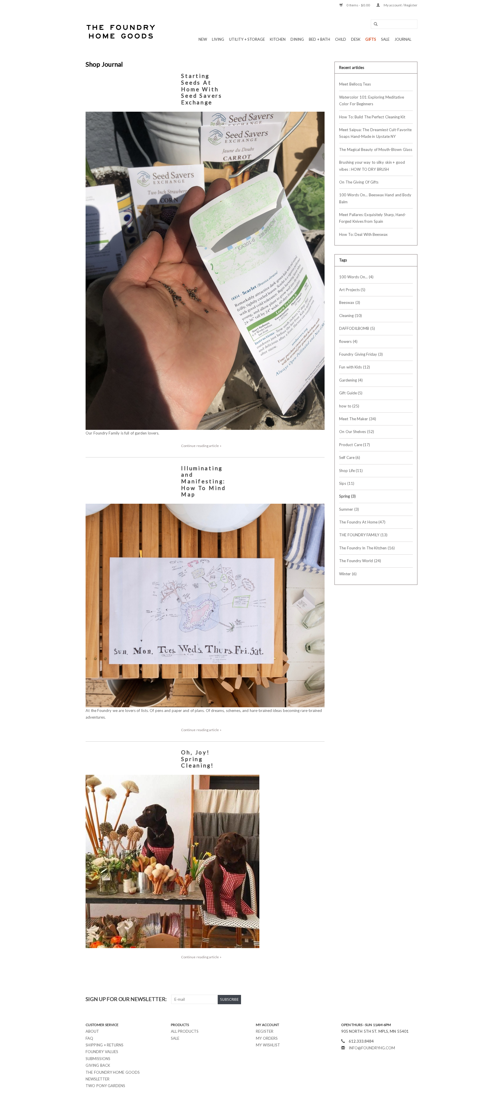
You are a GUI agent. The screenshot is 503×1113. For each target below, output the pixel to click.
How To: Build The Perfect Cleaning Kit (372, 117)
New (203, 39)
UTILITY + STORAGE (247, 39)
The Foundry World (360, 560)
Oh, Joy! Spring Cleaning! (197, 759)
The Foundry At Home (362, 522)
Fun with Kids (354, 367)
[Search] (374, 24)
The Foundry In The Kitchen (367, 548)
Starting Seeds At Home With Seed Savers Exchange (201, 89)
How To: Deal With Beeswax (363, 234)
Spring (347, 496)
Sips (346, 483)
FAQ (89, 1038)
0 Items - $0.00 (358, 5)
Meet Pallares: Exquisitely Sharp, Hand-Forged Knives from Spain (372, 218)
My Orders (267, 1038)
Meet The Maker (357, 418)
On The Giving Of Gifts (358, 182)
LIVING (218, 39)
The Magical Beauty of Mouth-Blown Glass (375, 149)
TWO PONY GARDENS (105, 1085)
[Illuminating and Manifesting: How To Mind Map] (205, 605)
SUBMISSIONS (98, 1058)
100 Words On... (356, 277)
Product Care (354, 444)
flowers (348, 341)
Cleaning (350, 315)
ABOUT (92, 1031)
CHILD (340, 39)
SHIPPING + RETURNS (104, 1045)
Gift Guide (350, 393)
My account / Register (400, 5)
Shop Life (351, 470)
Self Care (349, 457)
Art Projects (352, 289)
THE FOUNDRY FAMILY (363, 535)
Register (264, 1031)
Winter (348, 573)
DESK (355, 39)
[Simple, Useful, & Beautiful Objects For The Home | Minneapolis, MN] (121, 31)
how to (349, 406)
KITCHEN (278, 39)
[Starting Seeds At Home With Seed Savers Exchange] (205, 271)
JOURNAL (402, 39)
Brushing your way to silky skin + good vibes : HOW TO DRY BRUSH (372, 165)
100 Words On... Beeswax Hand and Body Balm (375, 198)
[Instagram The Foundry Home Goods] (412, 999)
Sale (175, 1038)
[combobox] (394, 24)
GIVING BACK (98, 1065)
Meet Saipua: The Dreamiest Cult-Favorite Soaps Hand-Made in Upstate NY (375, 133)
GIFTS (370, 39)
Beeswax (349, 302)
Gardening (351, 380)
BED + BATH (319, 39)
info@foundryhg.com (372, 1048)
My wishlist (268, 1045)
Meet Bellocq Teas (355, 84)
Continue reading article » (201, 446)
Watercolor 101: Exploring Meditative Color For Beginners (371, 100)
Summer (349, 509)
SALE (385, 39)
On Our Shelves (356, 431)
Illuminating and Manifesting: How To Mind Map (203, 481)
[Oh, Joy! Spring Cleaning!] (205, 861)
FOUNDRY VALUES (102, 1051)
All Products (185, 1031)
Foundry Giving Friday (361, 354)
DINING (297, 39)
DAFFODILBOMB (357, 328)
